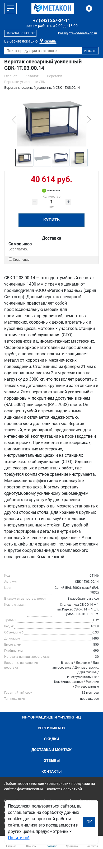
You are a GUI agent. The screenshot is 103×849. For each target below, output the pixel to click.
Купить (51, 219)
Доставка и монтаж (51, 750)
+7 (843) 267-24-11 (51, 20)
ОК (89, 821)
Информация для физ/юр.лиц (51, 717)
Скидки (51, 739)
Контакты (51, 771)
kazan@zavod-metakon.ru (77, 33)
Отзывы (52, 760)
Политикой (19, 837)
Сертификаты (51, 728)
